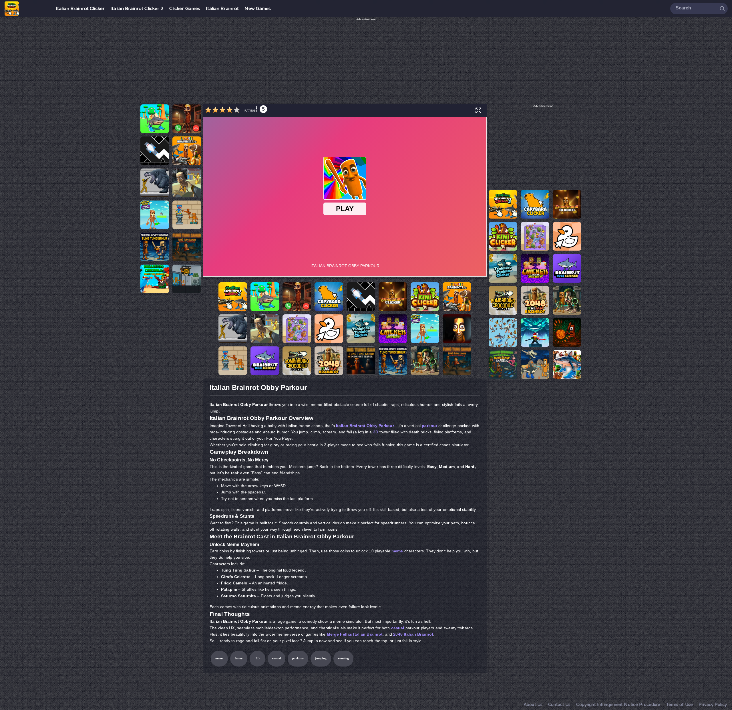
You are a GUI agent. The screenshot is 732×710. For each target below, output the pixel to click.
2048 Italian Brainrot (413, 634)
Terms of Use (679, 704)
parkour (429, 425)
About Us (533, 704)
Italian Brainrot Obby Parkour (365, 425)
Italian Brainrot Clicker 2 (136, 8)
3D (375, 432)
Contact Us (559, 704)
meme (397, 551)
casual (397, 628)
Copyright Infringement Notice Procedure (618, 704)
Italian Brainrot (222, 8)
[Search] (722, 8)
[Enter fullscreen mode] (478, 110)
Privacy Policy (713, 704)
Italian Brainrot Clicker (80, 8)
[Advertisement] (366, 61)
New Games (257, 8)
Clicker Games (184, 8)
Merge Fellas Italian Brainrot (355, 634)
